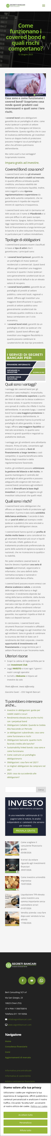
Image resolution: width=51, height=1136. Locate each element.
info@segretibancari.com (19, 1019)
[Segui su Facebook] (23, 981)
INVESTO (17, 668)
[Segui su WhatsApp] (41, 980)
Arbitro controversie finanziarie (20, 1081)
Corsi (7, 1052)
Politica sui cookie (39, 1106)
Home (8, 1041)
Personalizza (25, 1122)
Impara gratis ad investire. (22, 163)
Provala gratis (25, 830)
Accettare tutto (26, 1115)
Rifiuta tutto (25, 1130)
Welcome (20, 676)
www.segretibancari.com (19, 1024)
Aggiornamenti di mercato (18, 1057)
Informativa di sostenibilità (18, 1076)
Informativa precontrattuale (18, 1070)
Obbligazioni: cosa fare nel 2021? (22, 762)
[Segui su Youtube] (32, 981)
